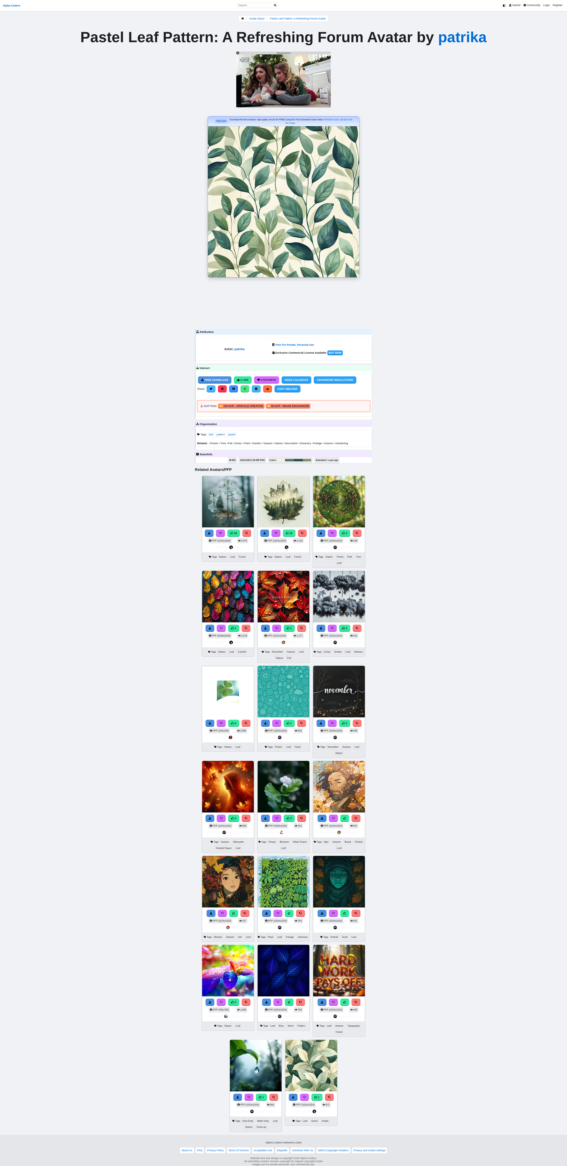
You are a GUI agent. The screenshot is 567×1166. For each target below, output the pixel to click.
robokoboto (294, 642)
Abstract (358, 652)
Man (326, 842)
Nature (278, 443)
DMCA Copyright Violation (333, 1150)
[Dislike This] (246, 1002)
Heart (297, 747)
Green (238, 443)
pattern (221, 434)
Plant (247, 443)
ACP (206, 406)
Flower (214, 443)
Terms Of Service (238, 1150)
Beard (348, 842)
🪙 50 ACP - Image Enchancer (288, 406)
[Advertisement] (283, 302)
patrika (462, 37)
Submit (515, 5)
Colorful (242, 652)
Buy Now (335, 352)
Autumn (328, 443)
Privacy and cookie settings (369, 1150)
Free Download (216, 379)
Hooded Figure (224, 848)
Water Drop (263, 1121)
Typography (353, 1026)
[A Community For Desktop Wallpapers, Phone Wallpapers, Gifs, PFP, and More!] (242, 18)
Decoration (291, 443)
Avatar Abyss (257, 18)
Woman (218, 937)
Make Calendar (296, 379)
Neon (291, 1026)
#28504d (298, 460)
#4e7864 (289, 460)
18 (235, 533)
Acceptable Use (263, 1150)
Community (533, 5)
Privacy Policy (215, 1150)
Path (349, 557)
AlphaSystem (238, 1016)
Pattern (301, 1026)
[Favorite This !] (221, 1002)
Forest (242, 557)
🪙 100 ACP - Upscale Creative (241, 406)
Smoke (338, 652)
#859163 (307, 460)
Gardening (341, 443)
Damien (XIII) (293, 832)
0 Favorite (268, 379)
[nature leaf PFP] (228, 971)
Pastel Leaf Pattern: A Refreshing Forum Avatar (298, 18)
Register (558, 5)
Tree (223, 443)
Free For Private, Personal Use (294, 344)
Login (546, 5)
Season (267, 443)
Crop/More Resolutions (335, 379)
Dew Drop (247, 1121)
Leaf (232, 557)
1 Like (244, 379)
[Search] (275, 5)
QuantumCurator (349, 547)
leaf (211, 434)
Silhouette (238, 842)
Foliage (317, 443)
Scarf (344, 937)
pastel (231, 434)
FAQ (199, 1150)
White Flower (300, 842)
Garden (256, 443)
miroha (238, 737)
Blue (281, 1026)
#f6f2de (281, 460)
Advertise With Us (302, 1150)
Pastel (325, 1121)
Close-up (261, 1127)
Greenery (305, 443)
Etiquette (282, 1150)
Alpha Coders (11, 5)
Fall (230, 443)
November (277, 652)
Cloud (327, 652)
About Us (186, 1150)
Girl (240, 937)
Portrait (358, 842)
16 (290, 533)
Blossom (284, 842)
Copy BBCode (287, 388)
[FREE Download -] (210, 1002)
